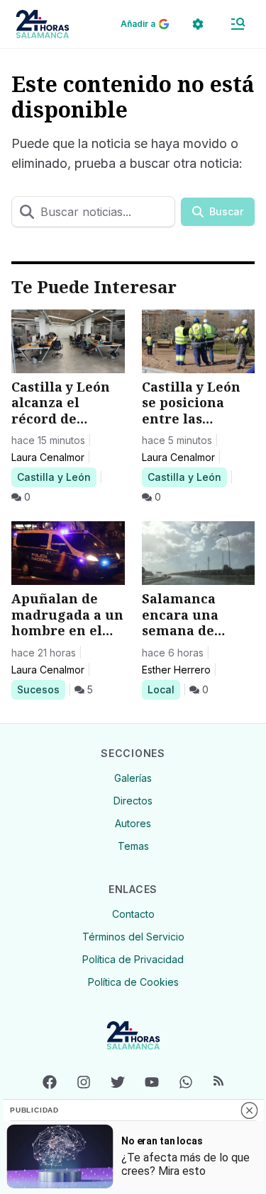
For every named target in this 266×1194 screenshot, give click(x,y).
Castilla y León (53, 476)
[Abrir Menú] (238, 24)
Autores (133, 823)
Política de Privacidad (133, 959)
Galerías (133, 778)
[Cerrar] (248, 1110)
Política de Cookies (133, 982)
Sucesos (40, 689)
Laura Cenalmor (47, 457)
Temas (133, 846)
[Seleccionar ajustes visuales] (198, 24)
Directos (133, 801)
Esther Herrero (176, 670)
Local (163, 689)
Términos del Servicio (133, 937)
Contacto (133, 914)
